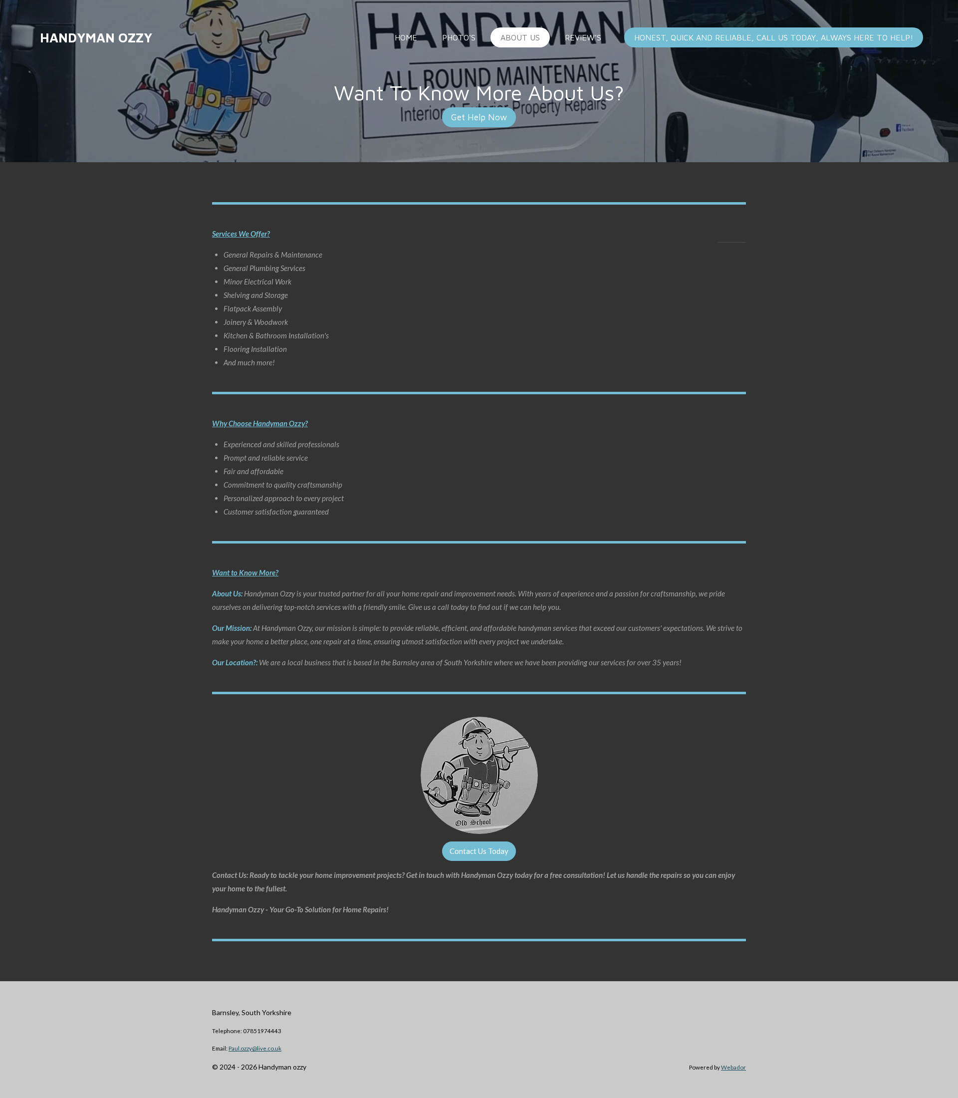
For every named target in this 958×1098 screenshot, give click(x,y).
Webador (733, 1067)
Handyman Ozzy (96, 37)
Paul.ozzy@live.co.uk (255, 1048)
